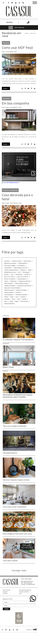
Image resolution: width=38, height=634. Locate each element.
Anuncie (5, 591)
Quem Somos (6, 590)
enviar (6, 609)
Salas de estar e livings (21, 283)
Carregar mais (19, 570)
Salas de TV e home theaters (12, 288)
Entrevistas (19, 274)
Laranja (24, 299)
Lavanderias (21, 265)
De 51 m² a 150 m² (9, 277)
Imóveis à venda (16, 261)
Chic (12, 274)
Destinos (23, 270)
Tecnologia (26, 272)
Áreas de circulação (9, 265)
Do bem (6, 274)
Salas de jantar (8, 283)
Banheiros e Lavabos (10, 263)
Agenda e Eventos (9, 303)
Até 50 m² (27, 274)
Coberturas (13, 281)
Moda (29, 270)
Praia (11, 297)
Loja (20, 593)
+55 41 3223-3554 (26, 579)
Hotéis (6, 297)
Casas (6, 281)
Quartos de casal (9, 290)
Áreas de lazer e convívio (20, 268)
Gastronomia (27, 261)
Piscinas (18, 292)
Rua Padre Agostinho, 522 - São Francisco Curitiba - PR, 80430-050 (28, 583)
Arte (19, 272)
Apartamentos (22, 263)
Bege (16, 301)
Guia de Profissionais (25, 590)
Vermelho (7, 299)
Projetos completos (9, 286)
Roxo (13, 299)
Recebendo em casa (10, 272)
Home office (7, 268)
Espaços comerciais (24, 281)
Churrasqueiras (8, 294)
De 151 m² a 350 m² (22, 277)
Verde (11, 301)
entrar (10, 22)
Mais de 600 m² (22, 279)
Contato (5, 593)
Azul (17, 297)
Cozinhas (7, 261)
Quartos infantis (8, 292)
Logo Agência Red (35, 629)
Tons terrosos (24, 301)
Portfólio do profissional (24, 286)
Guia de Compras (24, 591)
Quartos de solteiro (21, 290)
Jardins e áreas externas (11, 270)
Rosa (5, 301)
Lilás (18, 299)
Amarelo (22, 297)
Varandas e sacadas (21, 294)
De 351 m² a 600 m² (10, 279)
